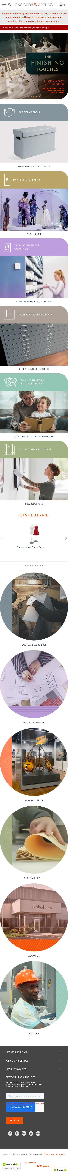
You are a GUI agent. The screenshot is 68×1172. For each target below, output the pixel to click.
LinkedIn (17, 1133)
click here (40, 21)
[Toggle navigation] (4, 4)
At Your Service (17, 1060)
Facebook (10, 1133)
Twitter (31, 1133)
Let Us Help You (17, 1052)
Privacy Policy (49, 1154)
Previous (2, 538)
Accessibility (60, 1154)
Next (66, 538)
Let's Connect (16, 1069)
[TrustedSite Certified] (11, 1166)
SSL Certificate (30, 1163)
